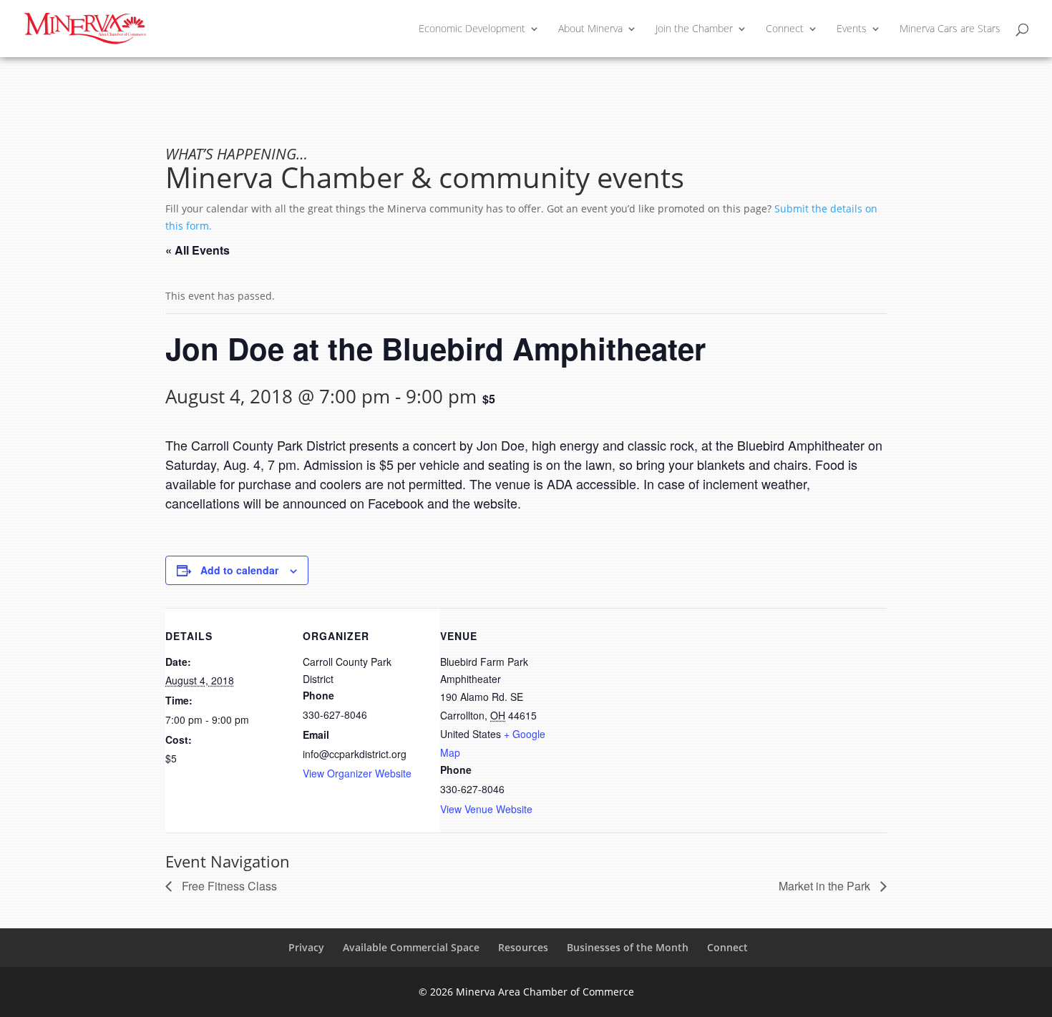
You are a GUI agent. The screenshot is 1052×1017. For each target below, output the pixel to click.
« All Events (197, 250)
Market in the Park (826, 886)
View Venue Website (486, 809)
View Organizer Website (357, 773)
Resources (523, 947)
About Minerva (590, 29)
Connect (785, 29)
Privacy (306, 947)
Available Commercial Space (411, 947)
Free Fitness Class (228, 886)
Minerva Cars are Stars (950, 29)
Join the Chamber (694, 29)
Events (852, 29)
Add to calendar (239, 570)
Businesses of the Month (627, 947)
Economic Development (472, 29)
